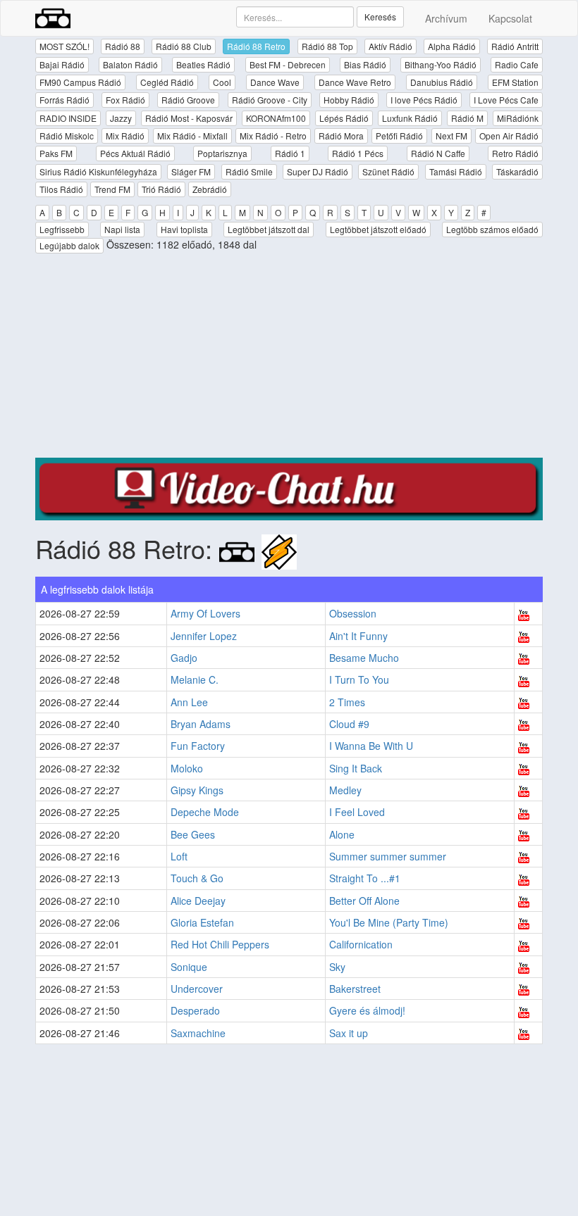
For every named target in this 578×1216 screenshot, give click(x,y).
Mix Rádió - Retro (273, 136)
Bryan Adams (200, 724)
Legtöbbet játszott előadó (378, 229)
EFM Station (515, 82)
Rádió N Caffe (438, 153)
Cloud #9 (349, 724)
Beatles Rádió (203, 64)
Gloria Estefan (202, 922)
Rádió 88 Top (327, 46)
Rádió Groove (188, 100)
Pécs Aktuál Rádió (135, 153)
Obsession (352, 613)
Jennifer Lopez (204, 636)
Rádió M (467, 118)
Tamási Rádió (455, 171)
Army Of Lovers (205, 613)
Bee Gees (193, 834)
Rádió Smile (249, 171)
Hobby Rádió (349, 100)
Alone (342, 834)
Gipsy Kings (197, 790)
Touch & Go (197, 878)
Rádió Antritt (515, 46)
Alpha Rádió (452, 46)
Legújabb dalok (69, 245)
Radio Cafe (517, 64)
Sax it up (348, 1033)
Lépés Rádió (344, 118)
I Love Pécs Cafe (506, 100)
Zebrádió (209, 189)
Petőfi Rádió (399, 136)
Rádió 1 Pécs (357, 153)
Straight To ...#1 (364, 878)
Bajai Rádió (62, 64)
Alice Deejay (198, 901)
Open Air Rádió (509, 136)
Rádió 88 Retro (256, 46)
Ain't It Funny (358, 636)
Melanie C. (195, 679)
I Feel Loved (357, 812)
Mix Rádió (125, 136)
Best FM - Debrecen (288, 64)
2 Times (347, 702)
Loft (179, 856)
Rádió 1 (290, 153)
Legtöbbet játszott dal (268, 229)
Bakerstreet (355, 989)
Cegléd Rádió (167, 82)
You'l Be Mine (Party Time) (388, 922)
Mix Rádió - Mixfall (192, 136)
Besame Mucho (364, 658)
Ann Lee (189, 702)
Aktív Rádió (390, 46)
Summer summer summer (387, 856)
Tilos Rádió (61, 189)
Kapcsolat (510, 18)
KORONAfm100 (276, 118)
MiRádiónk (518, 118)
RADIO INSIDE (68, 118)
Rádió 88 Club (183, 46)
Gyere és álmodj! (367, 1010)
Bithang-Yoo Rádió (440, 64)
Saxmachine (198, 1033)
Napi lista (122, 229)
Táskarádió (517, 171)
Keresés (380, 17)
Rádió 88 (122, 46)
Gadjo (184, 658)
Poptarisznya (222, 153)
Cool (222, 82)
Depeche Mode (205, 812)
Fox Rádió (125, 100)
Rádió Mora (341, 136)
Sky (337, 967)
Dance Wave (275, 82)
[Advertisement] (289, 359)
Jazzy (121, 118)
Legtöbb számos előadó (492, 229)
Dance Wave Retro (355, 82)
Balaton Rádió (130, 64)
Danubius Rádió (441, 82)
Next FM (451, 136)
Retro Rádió (515, 153)
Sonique (189, 967)
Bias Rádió (365, 64)
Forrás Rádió (64, 100)
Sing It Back (355, 768)
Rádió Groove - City (269, 100)
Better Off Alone (364, 901)
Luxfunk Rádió (410, 118)
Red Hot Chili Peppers (220, 944)
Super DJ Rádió (317, 171)
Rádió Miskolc (66, 136)
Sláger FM (191, 171)
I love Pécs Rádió (424, 100)
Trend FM (112, 189)
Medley (345, 790)
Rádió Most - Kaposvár (189, 118)
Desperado (195, 1010)
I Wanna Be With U (371, 746)
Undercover (197, 989)
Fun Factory (198, 746)
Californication (361, 944)
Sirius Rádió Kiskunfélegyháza (98, 171)
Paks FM (56, 153)
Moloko (187, 768)
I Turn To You (359, 679)
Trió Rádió (161, 189)
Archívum (446, 18)
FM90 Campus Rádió (80, 82)
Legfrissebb (62, 229)
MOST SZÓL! (64, 46)
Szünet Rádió (388, 171)
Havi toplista (184, 229)
